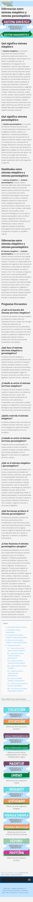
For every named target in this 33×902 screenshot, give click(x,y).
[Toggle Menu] (29, 879)
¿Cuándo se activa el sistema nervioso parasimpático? (15, 673)
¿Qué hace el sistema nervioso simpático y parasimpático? (16, 655)
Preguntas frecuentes (14, 645)
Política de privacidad (11, 892)
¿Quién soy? (6, 888)
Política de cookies (23, 892)
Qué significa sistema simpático (17, 627)
